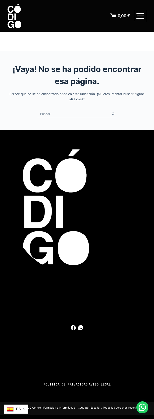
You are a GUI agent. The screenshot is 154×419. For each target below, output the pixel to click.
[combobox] (73, 114)
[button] (142, 407)
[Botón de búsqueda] (113, 114)
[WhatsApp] (80, 327)
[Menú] (140, 16)
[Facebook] (73, 327)
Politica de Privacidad (66, 384)
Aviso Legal (100, 384)
